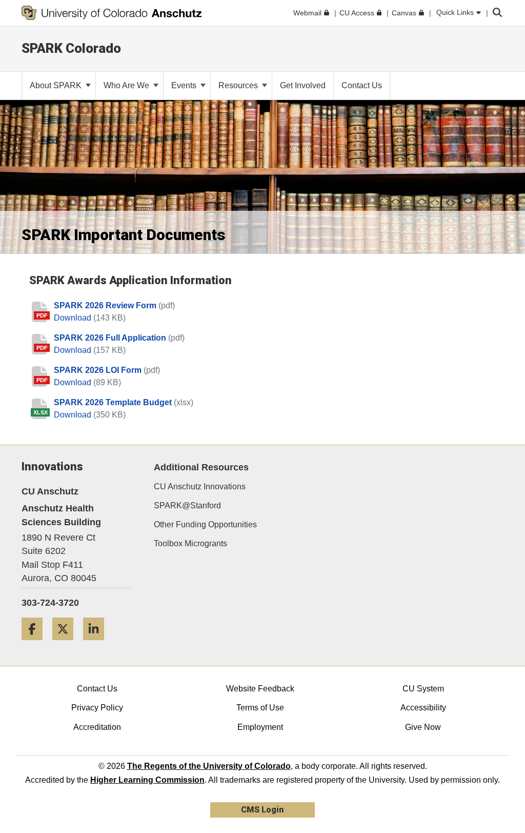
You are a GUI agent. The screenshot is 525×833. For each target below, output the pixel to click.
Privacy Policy (97, 707)
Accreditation (97, 727)
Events (184, 85)
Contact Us (97, 688)
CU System (423, 688)
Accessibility (423, 707)
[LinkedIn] (97, 644)
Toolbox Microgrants (190, 543)
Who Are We (127, 85)
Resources (239, 85)
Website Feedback (260, 688)
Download (73, 317)
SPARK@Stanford (187, 505)
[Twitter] (66, 644)
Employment (260, 727)
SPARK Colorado (71, 48)
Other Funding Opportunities (205, 524)
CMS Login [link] (262, 810)
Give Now (423, 727)
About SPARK (57, 85)
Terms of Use (260, 707)
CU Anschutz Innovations (200, 486)
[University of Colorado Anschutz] (112, 13)
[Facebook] (36, 644)
